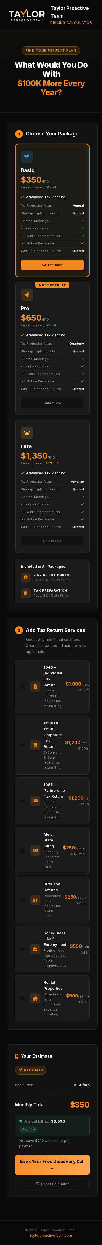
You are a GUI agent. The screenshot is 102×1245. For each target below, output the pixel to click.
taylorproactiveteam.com (51, 1235)
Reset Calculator (55, 1184)
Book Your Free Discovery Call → (52, 1164)
